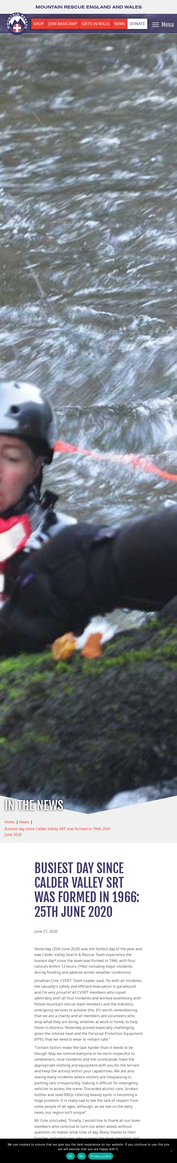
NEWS (119, 23)
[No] (171, 1151)
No (82, 1156)
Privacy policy (101, 1156)
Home (10, 821)
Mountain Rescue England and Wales (88, 7)
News (24, 821)
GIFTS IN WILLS (95, 23)
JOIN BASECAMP (62, 23)
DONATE (137, 23)
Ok (70, 1156)
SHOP (39, 23)
